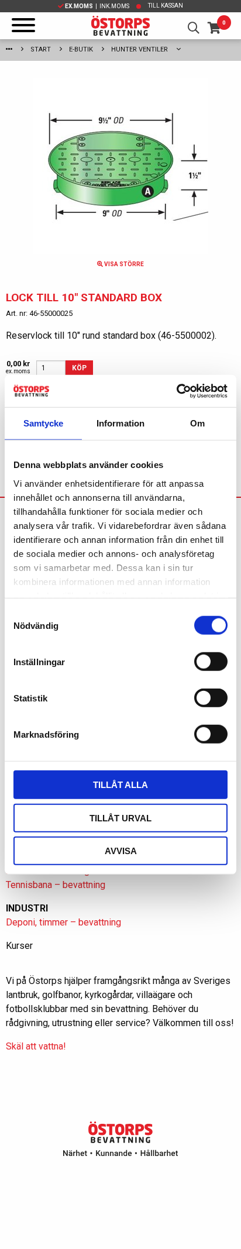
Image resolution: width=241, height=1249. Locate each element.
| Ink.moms (97, 6)
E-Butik (81, 49)
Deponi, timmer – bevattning (63, 922)
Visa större (123, 264)
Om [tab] (197, 423)
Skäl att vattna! (36, 1046)
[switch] (211, 661)
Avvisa (121, 851)
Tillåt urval (120, 818)
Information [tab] (120, 423)
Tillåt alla (120, 785)
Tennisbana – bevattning (55, 884)
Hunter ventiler (139, 49)
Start (40, 49)
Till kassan (165, 5)
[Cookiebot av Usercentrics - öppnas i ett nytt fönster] (176, 390)
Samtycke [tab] (43, 423)
